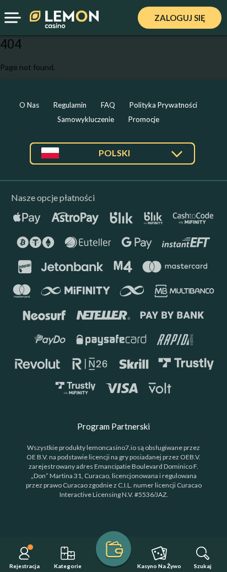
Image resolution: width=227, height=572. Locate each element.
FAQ (108, 104)
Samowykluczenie (85, 119)
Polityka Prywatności (163, 104)
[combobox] (112, 157)
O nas (29, 104)
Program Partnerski (113, 426)
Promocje (143, 119)
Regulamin (70, 104)
